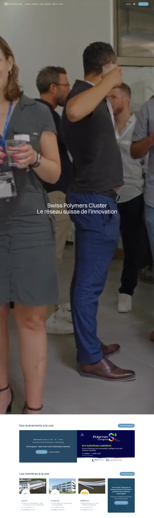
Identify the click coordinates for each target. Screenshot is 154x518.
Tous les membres (127, 474)
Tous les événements (126, 426)
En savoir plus (41, 452)
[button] (135, 4)
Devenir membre (143, 4)
